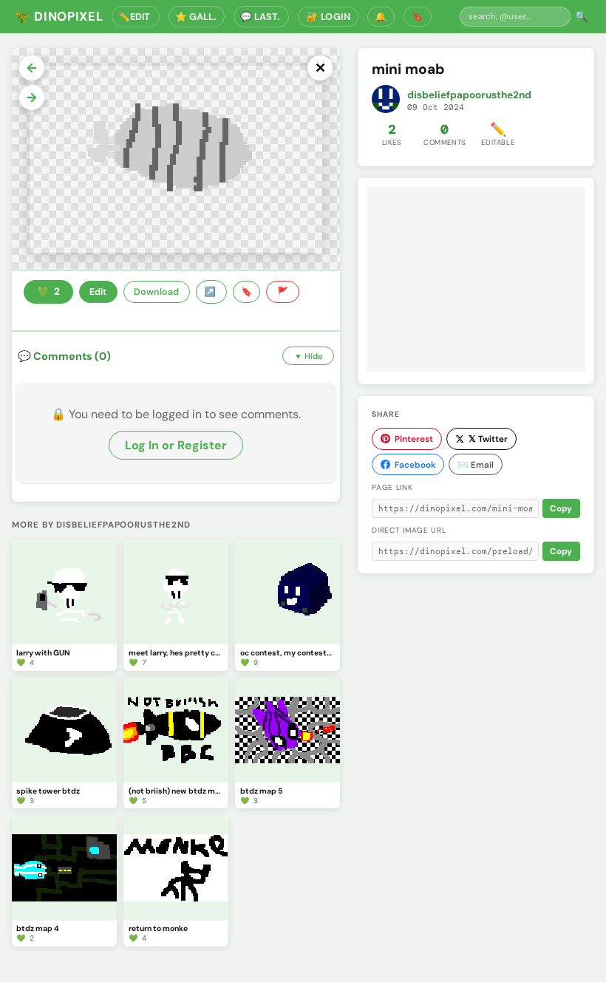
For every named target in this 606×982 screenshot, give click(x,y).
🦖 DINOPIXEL (59, 16)
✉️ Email (475, 465)
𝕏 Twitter (488, 439)
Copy (561, 508)
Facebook (415, 465)
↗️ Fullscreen (211, 292)
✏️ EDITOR (136, 16)
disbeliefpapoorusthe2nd (469, 95)
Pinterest (414, 439)
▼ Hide (308, 356)
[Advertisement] (476, 279)
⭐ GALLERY (196, 16)
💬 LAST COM (261, 16)
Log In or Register (176, 445)
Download (156, 292)
